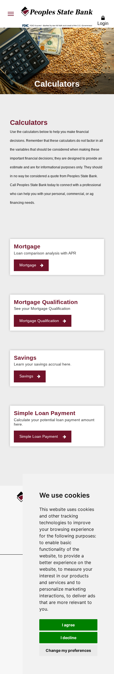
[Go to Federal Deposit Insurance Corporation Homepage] (57, 25)
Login (102, 23)
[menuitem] (11, 14)
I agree (68, 624)
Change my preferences (68, 650)
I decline (68, 637)
